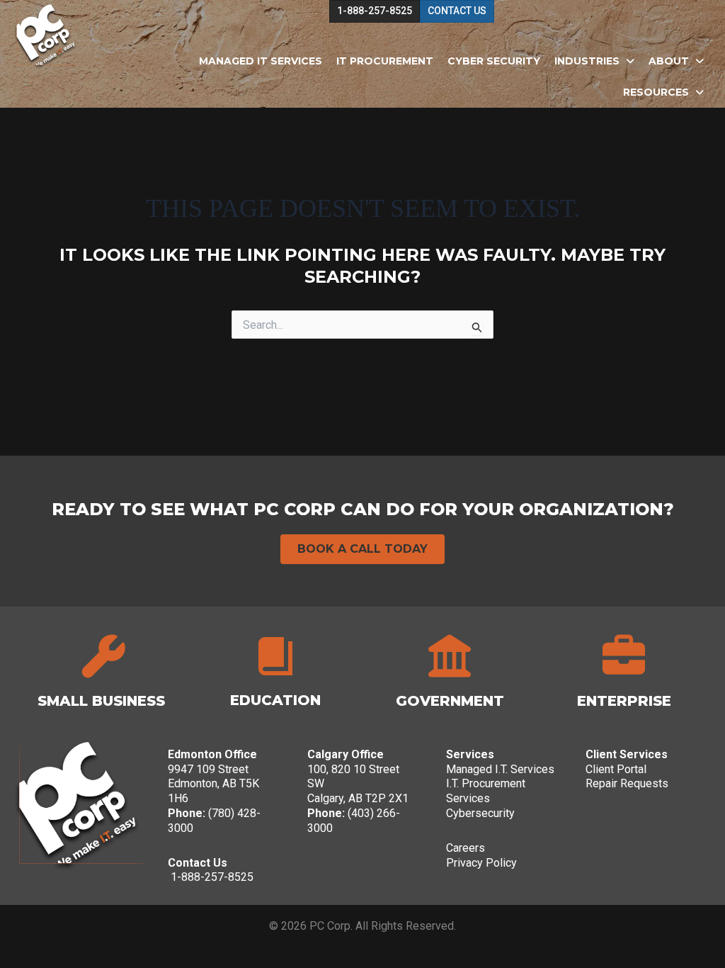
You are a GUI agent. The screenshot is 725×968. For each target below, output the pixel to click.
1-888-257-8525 (212, 877)
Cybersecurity (480, 813)
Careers (465, 848)
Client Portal (616, 769)
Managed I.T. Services (500, 769)
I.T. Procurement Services (485, 791)
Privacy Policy (481, 862)
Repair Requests (627, 783)
